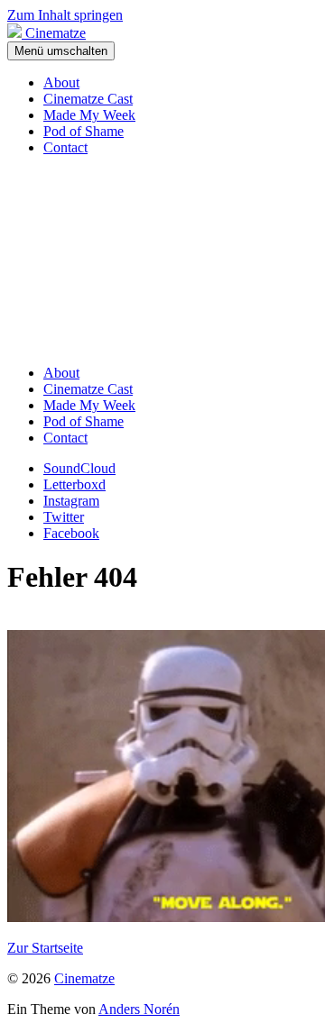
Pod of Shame (83, 131)
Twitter (63, 517)
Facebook (71, 533)
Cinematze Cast (88, 98)
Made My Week (89, 115)
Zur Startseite (45, 947)
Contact (65, 147)
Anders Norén (139, 1009)
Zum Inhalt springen (65, 15)
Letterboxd (74, 484)
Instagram (71, 500)
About (61, 82)
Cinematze (84, 978)
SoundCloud (79, 468)
